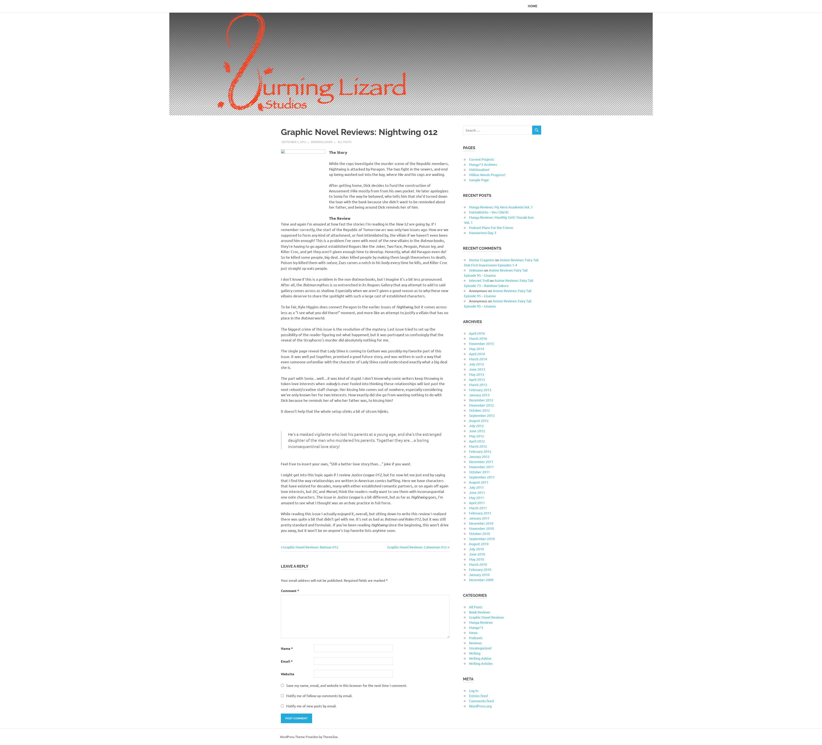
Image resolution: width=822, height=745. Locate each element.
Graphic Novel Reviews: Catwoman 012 (417, 547)
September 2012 (482, 415)
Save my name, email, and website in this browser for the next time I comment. (346, 685)
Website (287, 674)
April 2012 (477, 441)
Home (532, 6)
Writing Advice (480, 658)
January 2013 (479, 395)
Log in (473, 690)
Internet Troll (479, 280)
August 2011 (478, 482)
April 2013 (477, 379)
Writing (474, 653)
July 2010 (476, 549)
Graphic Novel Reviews (486, 617)
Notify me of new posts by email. (311, 706)
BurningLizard (321, 142)
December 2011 (481, 461)
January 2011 (479, 518)
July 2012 (476, 425)
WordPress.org (480, 706)
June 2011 (477, 492)
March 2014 (478, 359)
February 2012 (480, 451)
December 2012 (481, 400)
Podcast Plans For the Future (491, 227)
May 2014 (476, 348)
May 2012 (476, 436)
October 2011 (479, 472)
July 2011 (476, 487)
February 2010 (480, 569)
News (473, 632)
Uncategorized (480, 648)
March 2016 (478, 338)
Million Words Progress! (487, 174)
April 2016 (477, 333)
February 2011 (480, 513)
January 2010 (479, 574)
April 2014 (477, 354)
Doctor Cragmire (481, 260)
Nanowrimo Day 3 (482, 232)
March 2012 (478, 446)
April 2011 (477, 502)
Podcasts (475, 637)
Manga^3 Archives (483, 164)
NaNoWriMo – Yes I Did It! (488, 212)
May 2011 (476, 497)
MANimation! (479, 169)
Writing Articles (481, 663)
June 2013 (477, 369)
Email (287, 661)
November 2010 (481, 528)
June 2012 (477, 431)
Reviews (475, 643)
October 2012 (479, 410)
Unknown (476, 270)
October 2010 (479, 533)
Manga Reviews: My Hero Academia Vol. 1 (501, 207)
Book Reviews (479, 612)
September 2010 (482, 538)
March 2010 (478, 564)
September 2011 (482, 477)
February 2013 (480, 389)
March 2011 (478, 508)
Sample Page (479, 180)
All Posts (344, 142)
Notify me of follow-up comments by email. (319, 695)
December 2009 (481, 579)
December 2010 (481, 523)
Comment (290, 590)
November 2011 (481, 467)
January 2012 (479, 456)
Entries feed (478, 695)
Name (287, 648)
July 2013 (476, 364)
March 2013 (478, 384)
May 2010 (476, 559)
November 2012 (481, 405)
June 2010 (477, 554)
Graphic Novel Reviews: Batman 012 (310, 547)
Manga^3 (476, 627)
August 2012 (478, 420)
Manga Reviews (481, 622)
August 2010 (478, 544)
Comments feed (481, 701)
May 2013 (476, 374)
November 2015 (481, 343)
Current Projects (481, 159)
